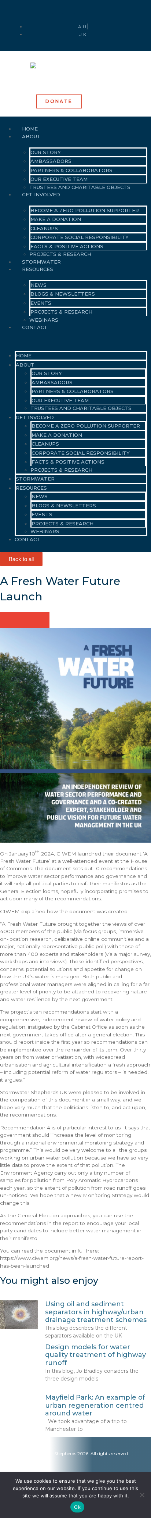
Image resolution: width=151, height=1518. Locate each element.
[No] (142, 1495)
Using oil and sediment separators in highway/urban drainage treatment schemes (96, 1312)
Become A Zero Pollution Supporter (84, 210)
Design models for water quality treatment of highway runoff (95, 1355)
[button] (73, 340)
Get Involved (41, 194)
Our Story (45, 152)
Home (24, 355)
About (31, 136)
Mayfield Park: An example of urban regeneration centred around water (95, 1405)
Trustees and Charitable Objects (79, 187)
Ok (77, 1507)
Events (40, 303)
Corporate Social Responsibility (79, 237)
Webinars (44, 531)
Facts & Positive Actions (66, 246)
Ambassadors (50, 161)
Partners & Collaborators (71, 170)
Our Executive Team (59, 179)
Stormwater (35, 479)
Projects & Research (61, 312)
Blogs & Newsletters (62, 294)
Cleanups (44, 228)
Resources (37, 269)
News (38, 285)
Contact (35, 327)
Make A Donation (55, 219)
